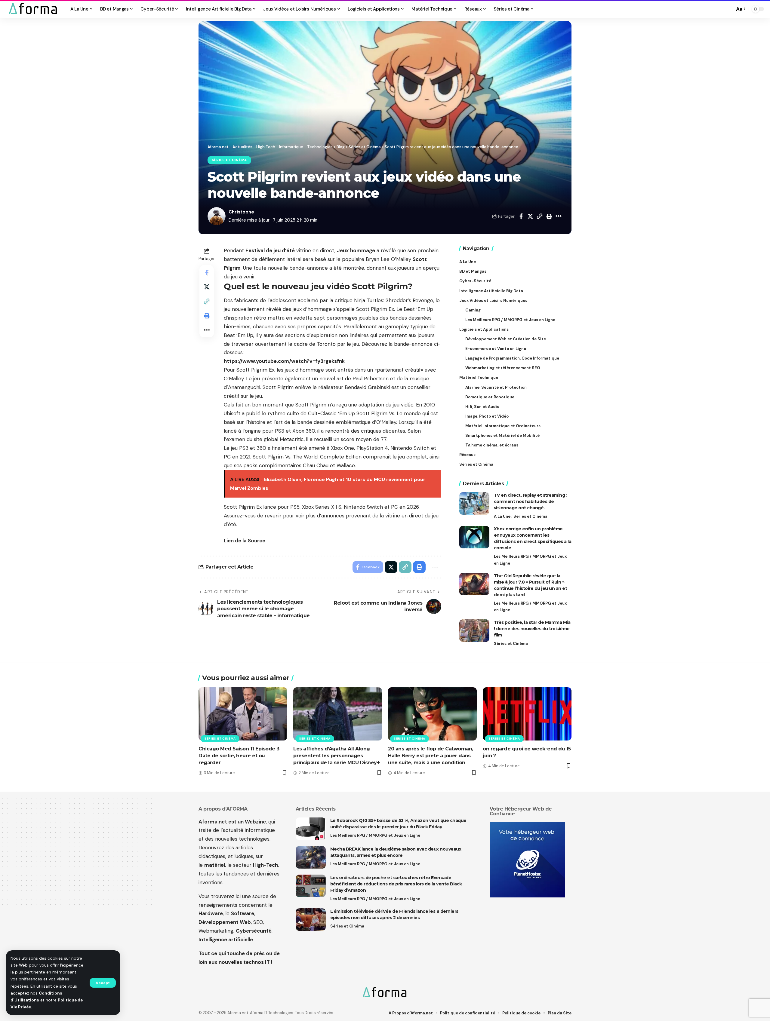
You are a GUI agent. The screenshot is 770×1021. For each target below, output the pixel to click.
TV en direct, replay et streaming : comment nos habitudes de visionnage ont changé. (530, 501)
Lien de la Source (244, 540)
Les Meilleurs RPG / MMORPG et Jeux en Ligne (530, 560)
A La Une (502, 516)
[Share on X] (530, 216)
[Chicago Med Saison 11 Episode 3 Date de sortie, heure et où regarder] (243, 713)
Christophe (241, 212)
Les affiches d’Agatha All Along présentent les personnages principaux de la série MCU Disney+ (336, 755)
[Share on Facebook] (521, 216)
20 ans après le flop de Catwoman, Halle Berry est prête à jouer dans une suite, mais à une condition (430, 755)
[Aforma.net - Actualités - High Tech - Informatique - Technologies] (33, 9)
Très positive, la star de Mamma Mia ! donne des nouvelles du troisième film (532, 629)
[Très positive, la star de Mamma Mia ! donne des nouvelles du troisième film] (474, 630)
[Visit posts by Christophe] (217, 216)
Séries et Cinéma (229, 160)
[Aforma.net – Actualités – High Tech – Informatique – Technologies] (385, 992)
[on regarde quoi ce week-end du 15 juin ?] (527, 713)
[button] (103, 983)
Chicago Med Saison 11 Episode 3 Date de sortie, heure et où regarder (239, 755)
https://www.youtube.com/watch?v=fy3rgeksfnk (284, 361)
